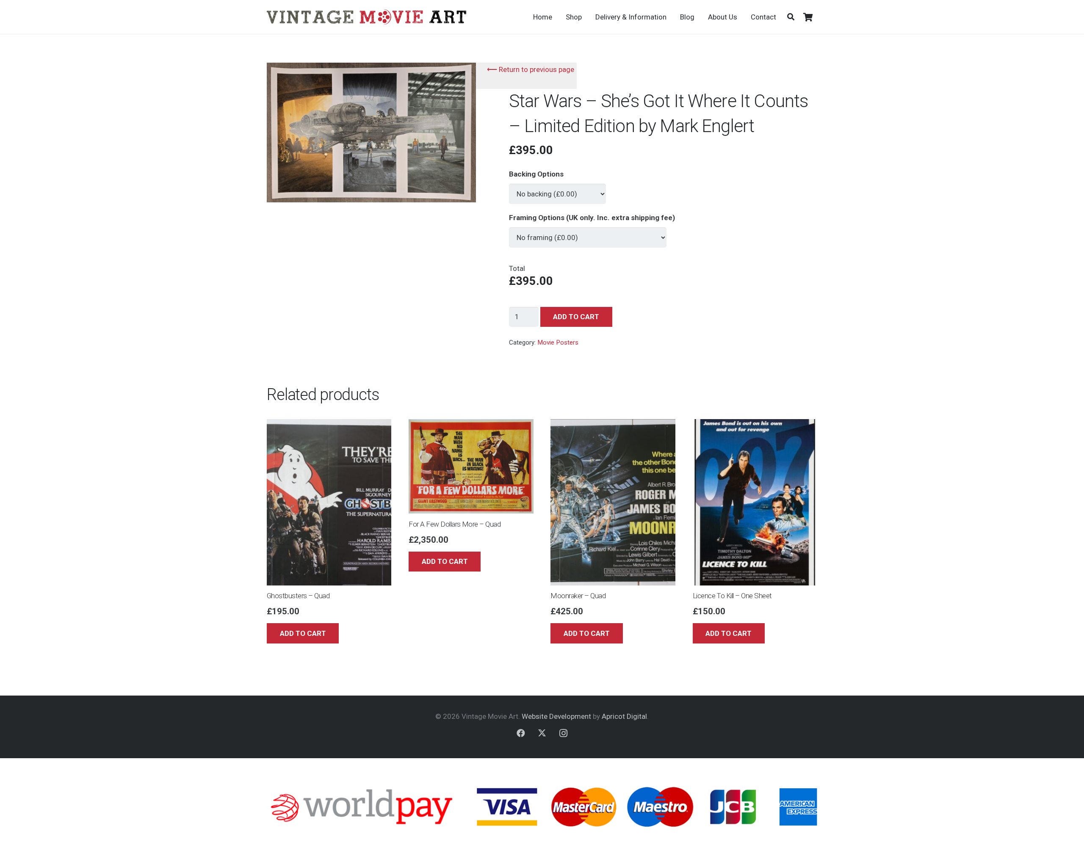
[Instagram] (563, 733)
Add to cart (576, 316)
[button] (791, 17)
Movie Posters (557, 342)
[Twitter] (542, 733)
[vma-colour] (366, 17)
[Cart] (808, 17)
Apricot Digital (624, 716)
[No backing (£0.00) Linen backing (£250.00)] (557, 190)
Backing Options (536, 174)
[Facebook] (520, 733)
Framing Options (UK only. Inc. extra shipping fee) (592, 217)
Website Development (556, 716)
